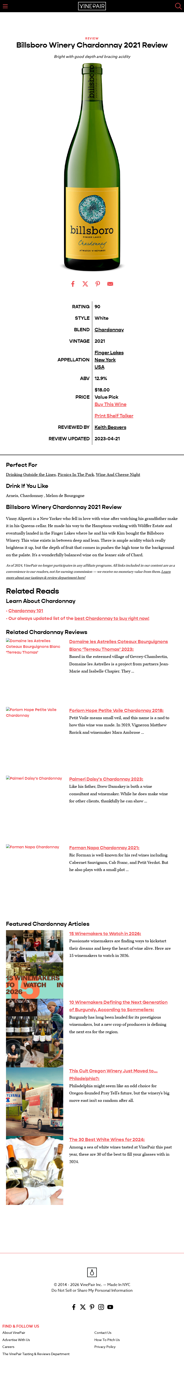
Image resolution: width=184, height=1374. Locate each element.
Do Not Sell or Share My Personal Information (92, 1290)
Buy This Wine (110, 404)
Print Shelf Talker (114, 416)
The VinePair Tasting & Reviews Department (35, 1354)
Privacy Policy (105, 1347)
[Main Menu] (5, 6)
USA (99, 367)
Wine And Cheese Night (118, 474)
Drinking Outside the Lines (31, 474)
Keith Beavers (110, 427)
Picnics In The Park (76, 474)
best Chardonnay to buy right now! (112, 618)
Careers (8, 1347)
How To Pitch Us (107, 1340)
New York (105, 360)
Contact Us (102, 1333)
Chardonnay (109, 330)
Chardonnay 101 (25, 610)
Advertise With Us (16, 1340)
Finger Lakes (109, 353)
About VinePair (13, 1333)
